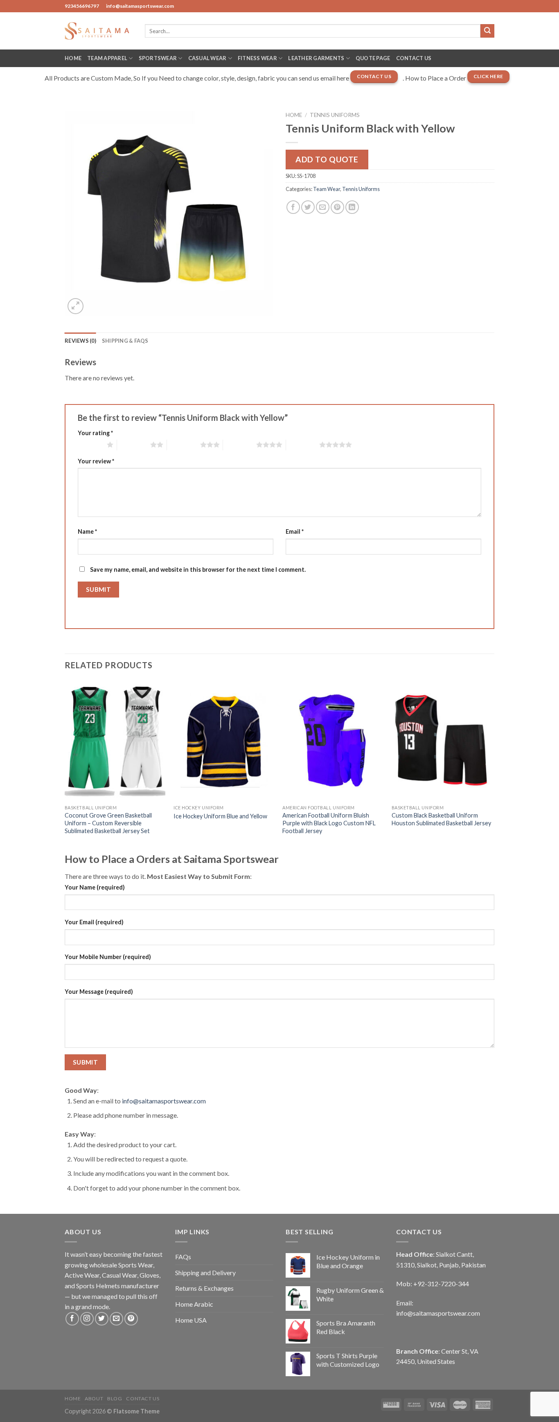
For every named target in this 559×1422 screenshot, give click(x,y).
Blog (114, 1398)
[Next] (492, 765)
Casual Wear (207, 58)
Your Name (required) (95, 887)
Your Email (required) (94, 922)
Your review (96, 461)
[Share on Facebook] (293, 207)
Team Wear (326, 189)
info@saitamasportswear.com (164, 1101)
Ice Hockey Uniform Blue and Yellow (220, 816)
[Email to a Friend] (322, 207)
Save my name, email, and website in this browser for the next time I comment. (198, 569)
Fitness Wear (257, 58)
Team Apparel (107, 58)
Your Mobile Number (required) (108, 956)
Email (295, 531)
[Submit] (487, 31)
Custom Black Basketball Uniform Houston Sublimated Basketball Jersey (441, 819)
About (94, 1398)
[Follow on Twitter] (101, 1318)
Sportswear (158, 58)
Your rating (95, 432)
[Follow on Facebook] (72, 1318)
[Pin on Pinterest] (337, 207)
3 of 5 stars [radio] (183, 444)
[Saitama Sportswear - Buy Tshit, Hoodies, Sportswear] (99, 30)
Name (87, 531)
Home (73, 58)
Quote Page (373, 58)
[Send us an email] (116, 1318)
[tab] (80, 340)
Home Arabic (194, 1304)
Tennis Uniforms (335, 115)
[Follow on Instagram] (87, 1318)
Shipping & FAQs (125, 340)
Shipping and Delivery (205, 1272)
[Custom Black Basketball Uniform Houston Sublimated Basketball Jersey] (442, 740)
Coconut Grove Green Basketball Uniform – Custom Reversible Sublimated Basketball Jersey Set (108, 823)
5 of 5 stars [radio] (302, 444)
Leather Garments (316, 58)
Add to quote (326, 159)
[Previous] (65, 765)
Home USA (191, 1320)
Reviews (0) (80, 340)
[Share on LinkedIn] (352, 207)
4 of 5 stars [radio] (239, 444)
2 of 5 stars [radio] (133, 444)
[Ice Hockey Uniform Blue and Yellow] (224, 740)
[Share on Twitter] (308, 207)
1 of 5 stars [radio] (90, 444)
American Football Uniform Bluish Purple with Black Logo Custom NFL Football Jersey (329, 823)
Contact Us (414, 58)
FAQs (183, 1256)
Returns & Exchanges (204, 1288)
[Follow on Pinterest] (131, 1318)
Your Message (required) (99, 991)
